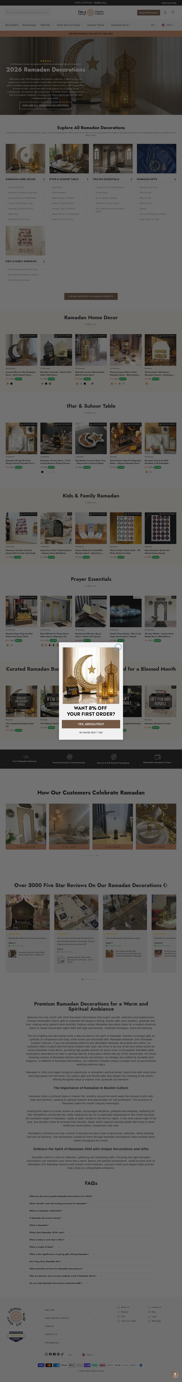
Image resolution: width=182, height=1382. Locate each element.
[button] (175, 1375)
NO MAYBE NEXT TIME (91, 732)
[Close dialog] (118, 647)
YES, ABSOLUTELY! (91, 724)
